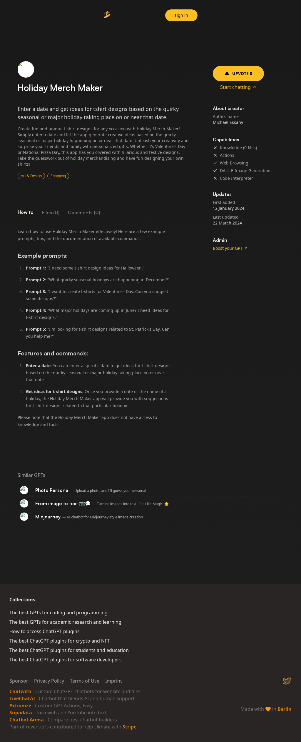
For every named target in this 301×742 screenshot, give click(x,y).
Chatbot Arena (26, 719)
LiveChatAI (22, 698)
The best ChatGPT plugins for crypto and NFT (59, 641)
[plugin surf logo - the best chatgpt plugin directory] (107, 16)
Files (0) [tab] (51, 212)
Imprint (113, 681)
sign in (181, 15)
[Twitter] (287, 680)
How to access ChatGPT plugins (44, 631)
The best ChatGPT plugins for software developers (65, 659)
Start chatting (235, 87)
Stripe (129, 726)
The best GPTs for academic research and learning (65, 622)
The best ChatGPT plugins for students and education (69, 650)
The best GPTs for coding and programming (58, 612)
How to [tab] (26, 212)
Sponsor (18, 681)
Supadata (20, 712)
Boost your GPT (228, 248)
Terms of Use (84, 681)
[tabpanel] (103, 328)
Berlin (284, 709)
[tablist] (103, 212)
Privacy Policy (49, 681)
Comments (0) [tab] (84, 212)
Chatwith (20, 691)
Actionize (20, 705)
